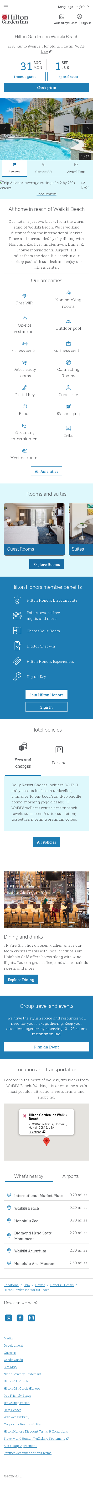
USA (27, 1284)
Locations (11, 1284)
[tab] (14, 168)
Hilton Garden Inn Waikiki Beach (27, 1289)
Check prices (57, 87)
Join (74, 22)
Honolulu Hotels (62, 1284)
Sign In (86, 22)
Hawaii (40, 1284)
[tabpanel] (46, 188)
